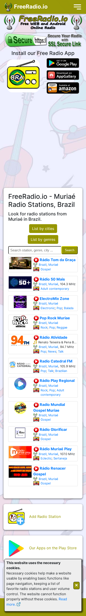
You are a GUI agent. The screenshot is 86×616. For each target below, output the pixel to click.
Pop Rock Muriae (54, 318)
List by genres (43, 239)
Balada (68, 308)
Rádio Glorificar (53, 429)
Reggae (62, 327)
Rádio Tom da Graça (57, 259)
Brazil (43, 264)
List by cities (43, 228)
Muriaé (53, 264)
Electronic (48, 308)
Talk (61, 351)
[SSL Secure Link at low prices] (43, 40)
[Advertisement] (43, 140)
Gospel (46, 269)
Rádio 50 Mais (52, 279)
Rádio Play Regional (57, 380)
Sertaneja (60, 458)
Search (69, 250)
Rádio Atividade (53, 337)
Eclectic (46, 458)
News (52, 351)
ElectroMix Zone (54, 298)
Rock (44, 327)
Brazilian (61, 371)
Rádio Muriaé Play (55, 449)
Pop (59, 308)
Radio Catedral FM (55, 361)
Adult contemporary (55, 288)
